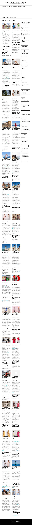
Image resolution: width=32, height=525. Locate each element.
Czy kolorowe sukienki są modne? (25, 63)
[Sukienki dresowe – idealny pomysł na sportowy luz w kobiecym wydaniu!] (16, 247)
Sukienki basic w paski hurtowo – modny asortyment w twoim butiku (16, 67)
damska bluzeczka (24, 66)
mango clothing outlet (25, 100)
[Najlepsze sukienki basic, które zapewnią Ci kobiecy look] (6, 309)
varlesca (26, 150)
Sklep (2, 300)
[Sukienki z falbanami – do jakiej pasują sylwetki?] (16, 309)
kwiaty (12, 119)
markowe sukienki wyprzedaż (24, 109)
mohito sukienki (24, 116)
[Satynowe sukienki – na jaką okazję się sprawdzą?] (6, 433)
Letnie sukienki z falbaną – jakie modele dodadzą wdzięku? (16, 31)
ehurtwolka (23, 68)
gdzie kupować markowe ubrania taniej (25, 75)
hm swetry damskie (24, 82)
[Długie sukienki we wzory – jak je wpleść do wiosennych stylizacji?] (6, 26)
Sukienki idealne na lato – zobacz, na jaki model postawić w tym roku (15, 160)
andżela (23, 48)
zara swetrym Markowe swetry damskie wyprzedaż (25, 156)
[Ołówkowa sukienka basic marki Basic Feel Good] (6, 247)
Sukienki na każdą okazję (5, 6)
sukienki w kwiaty (14, 17)
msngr (27, 123)
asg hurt (27, 48)
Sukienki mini (3, 17)
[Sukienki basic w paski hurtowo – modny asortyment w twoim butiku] (16, 61)
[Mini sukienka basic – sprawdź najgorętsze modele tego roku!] (6, 278)
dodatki (12, 172)
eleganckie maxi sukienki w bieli (5, 166)
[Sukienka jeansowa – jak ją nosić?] (16, 492)
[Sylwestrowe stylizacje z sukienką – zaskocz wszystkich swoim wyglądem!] (6, 340)
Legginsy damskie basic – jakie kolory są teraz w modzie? (5, 378)
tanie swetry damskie (25, 148)
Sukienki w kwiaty (4, 499)
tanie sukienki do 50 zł (25, 146)
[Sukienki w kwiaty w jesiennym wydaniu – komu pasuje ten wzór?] (16, 93)
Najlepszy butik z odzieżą (21, 6)
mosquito (23, 123)
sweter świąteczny (24, 141)
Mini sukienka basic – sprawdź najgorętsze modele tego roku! (6, 283)
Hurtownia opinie (4, 8)
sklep (8, 78)
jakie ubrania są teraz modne (11, 8)
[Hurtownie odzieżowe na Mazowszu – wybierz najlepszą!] (6, 61)
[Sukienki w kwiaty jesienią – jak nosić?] (16, 404)
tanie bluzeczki (24, 143)
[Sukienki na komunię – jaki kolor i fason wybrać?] (6, 217)
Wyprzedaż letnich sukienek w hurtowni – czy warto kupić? (6, 129)
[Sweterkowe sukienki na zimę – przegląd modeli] (6, 404)
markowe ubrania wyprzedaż (26, 114)
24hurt (23, 38)
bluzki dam (26, 53)
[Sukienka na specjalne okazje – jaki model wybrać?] (16, 124)
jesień (17, 106)
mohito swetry (24, 119)
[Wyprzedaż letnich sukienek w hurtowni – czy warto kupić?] (6, 124)
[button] (29, 6)
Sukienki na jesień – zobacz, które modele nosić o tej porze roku (25, 23)
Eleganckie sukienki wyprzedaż (24, 71)
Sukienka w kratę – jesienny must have (25, 28)
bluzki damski (24, 58)
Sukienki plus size (8, 17)
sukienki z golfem (17, 381)
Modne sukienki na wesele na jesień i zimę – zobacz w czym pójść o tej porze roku (25, 31)
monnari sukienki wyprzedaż (26, 121)
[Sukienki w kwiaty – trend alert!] (16, 217)
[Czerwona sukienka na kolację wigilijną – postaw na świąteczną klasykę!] (16, 340)
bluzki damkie (24, 55)
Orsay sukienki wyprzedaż (25, 129)
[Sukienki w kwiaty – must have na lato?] (6, 492)
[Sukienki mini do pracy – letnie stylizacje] (6, 463)
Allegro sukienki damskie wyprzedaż (25, 41)
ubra (22, 150)
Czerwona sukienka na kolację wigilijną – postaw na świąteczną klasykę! (16, 345)
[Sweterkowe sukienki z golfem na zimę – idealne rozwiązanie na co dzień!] (16, 373)
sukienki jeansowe (16, 515)
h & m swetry (23, 79)
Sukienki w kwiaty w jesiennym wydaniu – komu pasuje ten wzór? (15, 98)
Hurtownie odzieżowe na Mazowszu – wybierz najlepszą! (5, 67)
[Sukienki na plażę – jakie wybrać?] (16, 463)
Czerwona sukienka (14, 348)
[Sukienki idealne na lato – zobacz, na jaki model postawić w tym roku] (16, 155)
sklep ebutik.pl (24, 134)
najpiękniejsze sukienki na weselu (25, 127)
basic (14, 77)
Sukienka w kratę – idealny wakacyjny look (24, 25)
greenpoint (23, 77)
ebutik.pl (13, 227)
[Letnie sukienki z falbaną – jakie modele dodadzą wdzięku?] (16, 26)
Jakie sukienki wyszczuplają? (24, 93)
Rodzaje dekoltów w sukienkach (13, 6)
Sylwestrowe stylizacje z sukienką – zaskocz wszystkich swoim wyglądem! (6, 345)
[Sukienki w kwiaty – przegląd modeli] (16, 433)
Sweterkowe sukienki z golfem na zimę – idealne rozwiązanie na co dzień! (15, 378)
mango (23, 98)
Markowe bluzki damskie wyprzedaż (25, 106)
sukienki (23, 136)
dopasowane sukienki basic (5, 212)
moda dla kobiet (6, 127)
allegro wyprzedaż (24, 46)
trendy (5, 79)
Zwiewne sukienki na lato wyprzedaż (25, 159)
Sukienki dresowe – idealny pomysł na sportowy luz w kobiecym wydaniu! (16, 252)
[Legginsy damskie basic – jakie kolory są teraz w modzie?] (6, 373)
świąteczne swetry (24, 162)
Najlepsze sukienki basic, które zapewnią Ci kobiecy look (6, 314)
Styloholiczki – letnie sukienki (16, 2)
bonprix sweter (24, 60)
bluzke (23, 53)
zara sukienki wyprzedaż (25, 153)
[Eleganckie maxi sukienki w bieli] (6, 155)
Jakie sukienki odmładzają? (25, 90)
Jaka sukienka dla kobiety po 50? (25, 85)
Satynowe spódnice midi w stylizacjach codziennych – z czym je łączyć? (25, 34)
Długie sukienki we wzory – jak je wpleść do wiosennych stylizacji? (6, 31)
